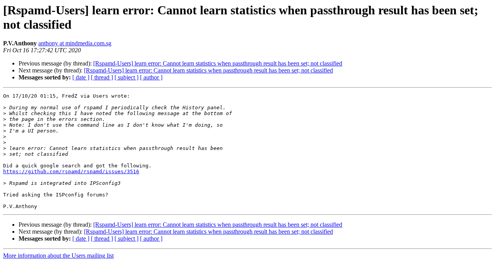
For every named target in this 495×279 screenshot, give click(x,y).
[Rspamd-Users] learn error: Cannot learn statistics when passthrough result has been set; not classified (217, 63)
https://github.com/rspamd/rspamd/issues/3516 (71, 171)
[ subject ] (126, 77)
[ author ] (151, 77)
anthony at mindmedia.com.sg (74, 43)
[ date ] (80, 77)
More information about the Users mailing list (58, 255)
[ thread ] (102, 77)
